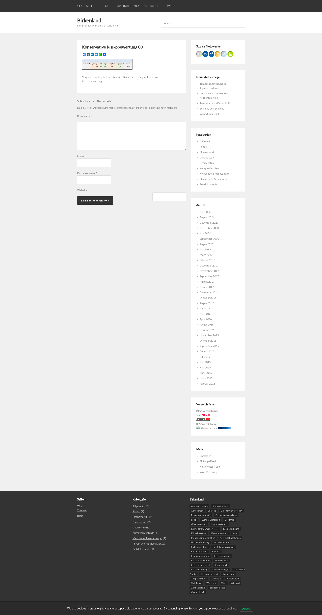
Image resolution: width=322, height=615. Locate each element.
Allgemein (205, 141)
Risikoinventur (222, 560)
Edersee (212, 510)
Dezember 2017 (209, 265)
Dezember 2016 (209, 292)
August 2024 (207, 217)
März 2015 (206, 378)
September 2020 (209, 238)
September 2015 (209, 345)
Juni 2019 (205, 249)
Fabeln (203, 146)
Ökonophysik (197, 592)
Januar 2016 (207, 324)
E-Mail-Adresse (87, 173)
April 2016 (206, 319)
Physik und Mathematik (213, 178)
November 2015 (209, 335)
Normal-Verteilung (200, 542)
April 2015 (206, 372)
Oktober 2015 (208, 340)
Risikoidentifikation (200, 560)
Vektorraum (233, 578)
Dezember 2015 (209, 329)
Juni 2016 (205, 313)
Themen (82, 510)
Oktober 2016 (208, 297)
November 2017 (209, 270)
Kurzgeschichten (209, 168)
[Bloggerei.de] (203, 415)
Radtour (216, 551)
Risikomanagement (200, 565)
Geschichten (207, 162)
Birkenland (89, 20)
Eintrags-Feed (208, 461)
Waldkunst (196, 583)
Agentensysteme (199, 506)
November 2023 (209, 227)
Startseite (85, 5)
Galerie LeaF (207, 157)
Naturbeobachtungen (230, 538)
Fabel (194, 519)
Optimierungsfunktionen (138, 5)
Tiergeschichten (199, 578)
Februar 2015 (207, 383)
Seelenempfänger (220, 569)
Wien (223, 583)
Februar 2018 (207, 260)
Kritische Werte (198, 533)
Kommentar (85, 116)
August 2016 (207, 303)
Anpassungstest (220, 506)
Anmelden (205, 455)
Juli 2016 (205, 308)
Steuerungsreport (209, 574)
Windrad (235, 583)
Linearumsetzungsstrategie (224, 533)
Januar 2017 (207, 286)
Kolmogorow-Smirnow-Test (204, 528)
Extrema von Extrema (212, 108)
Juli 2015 (205, 356)
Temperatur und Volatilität (215, 103)
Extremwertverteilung (226, 515)
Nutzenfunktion (221, 542)
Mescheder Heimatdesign (214, 173)
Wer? (171, 5)
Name (81, 156)
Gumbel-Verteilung (210, 519)
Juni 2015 (205, 362)
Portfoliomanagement (223, 547)
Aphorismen (197, 510)
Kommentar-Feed (210, 466)
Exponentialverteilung (231, 510)
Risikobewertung (222, 556)
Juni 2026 (205, 211)
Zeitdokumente (208, 184)
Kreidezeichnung (231, 528)
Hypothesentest (219, 524)
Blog (106, 5)
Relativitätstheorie (200, 556)
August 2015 (207, 351)
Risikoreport (221, 565)
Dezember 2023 (209, 222)
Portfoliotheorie (199, 551)
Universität (216, 578)
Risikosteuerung (199, 569)
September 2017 (209, 276)
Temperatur (229, 574)
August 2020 (207, 244)
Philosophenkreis (199, 547)
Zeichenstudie (198, 587)
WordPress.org (208, 471)
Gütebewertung (199, 524)
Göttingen (229, 519)
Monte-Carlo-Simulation (203, 538)
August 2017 (207, 281)
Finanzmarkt (207, 152)
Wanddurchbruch (210, 113)
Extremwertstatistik (201, 515)
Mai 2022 (205, 233)
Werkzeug (211, 583)
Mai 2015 (205, 367)
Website (82, 190)
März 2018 (206, 254)
